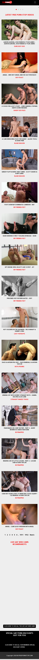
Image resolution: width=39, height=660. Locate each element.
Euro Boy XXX (19, 46)
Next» (32, 535)
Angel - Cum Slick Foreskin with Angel (19, 526)
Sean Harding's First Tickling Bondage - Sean (19, 236)
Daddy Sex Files (19, 110)
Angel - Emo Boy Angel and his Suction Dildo (19, 75)
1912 (26, 535)
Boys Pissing (19, 366)
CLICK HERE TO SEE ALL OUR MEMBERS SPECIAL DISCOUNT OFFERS (20, 646)
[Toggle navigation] (35, 2)
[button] (16, 9)
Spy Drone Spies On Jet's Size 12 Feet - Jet (19, 267)
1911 (21, 535)
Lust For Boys (19, 334)
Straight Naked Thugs (19, 399)
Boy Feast (19, 77)
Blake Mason (19, 143)
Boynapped (19, 432)
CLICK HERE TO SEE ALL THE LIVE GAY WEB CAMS (19, 626)
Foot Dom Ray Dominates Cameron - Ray (20, 205)
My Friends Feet (19, 207)
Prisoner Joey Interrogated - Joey (19, 298)
